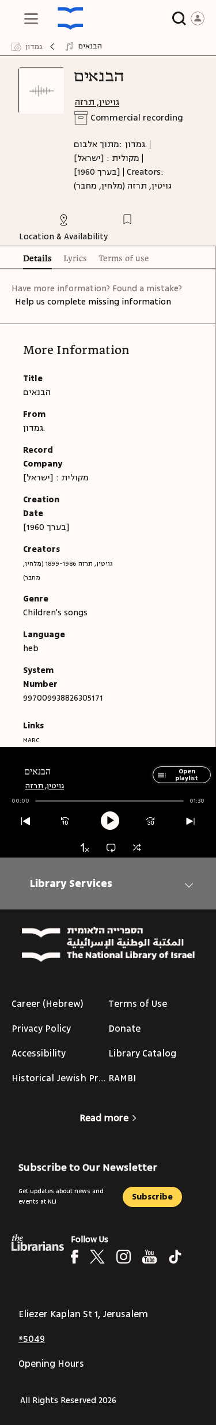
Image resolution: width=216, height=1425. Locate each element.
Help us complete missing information (93, 302)
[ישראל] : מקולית (106, 158)
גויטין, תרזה (97, 102)
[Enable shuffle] (137, 847)
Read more (103, 1118)
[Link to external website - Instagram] (123, 1257)
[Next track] (190, 821)
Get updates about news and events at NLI (61, 1196)
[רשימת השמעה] (160, 780)
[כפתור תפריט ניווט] (31, 18)
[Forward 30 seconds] (150, 821)
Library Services (71, 883)
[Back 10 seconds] (65, 821)
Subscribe (152, 1197)
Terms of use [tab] (123, 259)
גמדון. (136, 144)
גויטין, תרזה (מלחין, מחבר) (123, 186)
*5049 (31, 1339)
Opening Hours (51, 1364)
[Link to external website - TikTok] (175, 1257)
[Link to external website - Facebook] (74, 1257)
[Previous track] (25, 821)
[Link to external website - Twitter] (97, 1257)
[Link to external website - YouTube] (149, 1257)
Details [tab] (37, 259)
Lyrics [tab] (75, 259)
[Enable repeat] (111, 847)
